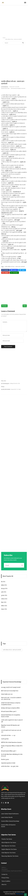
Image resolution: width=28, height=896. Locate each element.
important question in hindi (8, 763)
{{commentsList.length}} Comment (18, 88)
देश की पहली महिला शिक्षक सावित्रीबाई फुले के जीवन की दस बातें (12, 755)
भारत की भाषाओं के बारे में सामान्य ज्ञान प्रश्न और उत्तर (11, 731)
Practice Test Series (7, 839)
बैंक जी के (3, 581)
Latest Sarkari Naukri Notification (10, 813)
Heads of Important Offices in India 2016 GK (11, 746)
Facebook (6, 270)
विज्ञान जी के (3, 602)
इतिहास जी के (4, 585)
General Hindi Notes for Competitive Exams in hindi (10, 715)
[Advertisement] (14, 21)
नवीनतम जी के (4, 599)
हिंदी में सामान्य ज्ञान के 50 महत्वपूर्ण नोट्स (9, 691)
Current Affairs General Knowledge (10, 821)
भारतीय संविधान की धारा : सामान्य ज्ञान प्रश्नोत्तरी (15, 266)
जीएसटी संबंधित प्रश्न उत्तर (7, 694)
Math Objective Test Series (8, 846)
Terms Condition (6, 881)
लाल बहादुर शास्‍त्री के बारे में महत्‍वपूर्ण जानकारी (10, 687)
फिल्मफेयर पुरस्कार (5, 759)
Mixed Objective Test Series (9, 842)
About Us (4, 884)
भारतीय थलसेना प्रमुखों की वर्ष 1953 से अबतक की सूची (11, 720)
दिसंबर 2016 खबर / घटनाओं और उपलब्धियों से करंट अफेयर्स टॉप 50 (11, 698)
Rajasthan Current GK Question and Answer (10, 726)
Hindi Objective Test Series (9, 852)
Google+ (6, 272)
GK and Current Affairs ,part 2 (8, 711)
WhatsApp (15, 272)
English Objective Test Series (9, 849)
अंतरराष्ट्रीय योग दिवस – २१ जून (8, 735)
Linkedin (15, 270)
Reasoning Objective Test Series (10, 856)
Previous (4, 305)
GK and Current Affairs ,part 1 (8, 751)
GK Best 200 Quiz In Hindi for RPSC (10, 708)
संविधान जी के (4, 605)
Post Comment (8, 346)
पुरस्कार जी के (4, 595)
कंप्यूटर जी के (4, 609)
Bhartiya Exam (19, 893)
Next (24, 305)
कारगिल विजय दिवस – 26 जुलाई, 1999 (9, 766)
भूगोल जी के (3, 592)
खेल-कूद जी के (4, 588)
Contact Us (4, 874)
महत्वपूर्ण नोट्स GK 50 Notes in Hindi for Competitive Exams (10, 703)
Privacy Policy (5, 877)
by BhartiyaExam (4, 86)
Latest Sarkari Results (7, 817)
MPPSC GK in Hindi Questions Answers (11, 742)
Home (4, 37)
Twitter (23, 270)
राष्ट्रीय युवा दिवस (5, 739)
